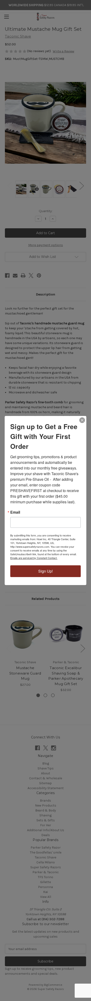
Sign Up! (45, 571)
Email (15, 512)
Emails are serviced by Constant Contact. (33, 558)
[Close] (82, 420)
